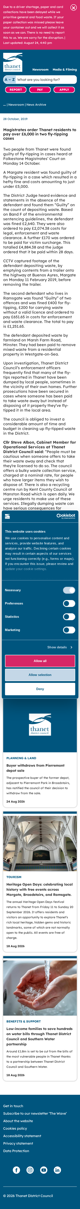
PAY (40, 90)
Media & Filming (65, 69)
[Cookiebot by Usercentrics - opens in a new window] (57, 516)
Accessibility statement (22, 1136)
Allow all (40, 661)
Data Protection (16, 1151)
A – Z (10, 79)
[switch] (69, 603)
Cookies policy (15, 1128)
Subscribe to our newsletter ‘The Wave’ (35, 1113)
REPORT (16, 90)
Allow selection (40, 675)
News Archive (36, 105)
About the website (18, 1121)
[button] (73, 7)
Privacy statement (18, 1143)
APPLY (64, 90)
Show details (57, 647)
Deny (40, 689)
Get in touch (13, 1106)
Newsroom (40, 69)
